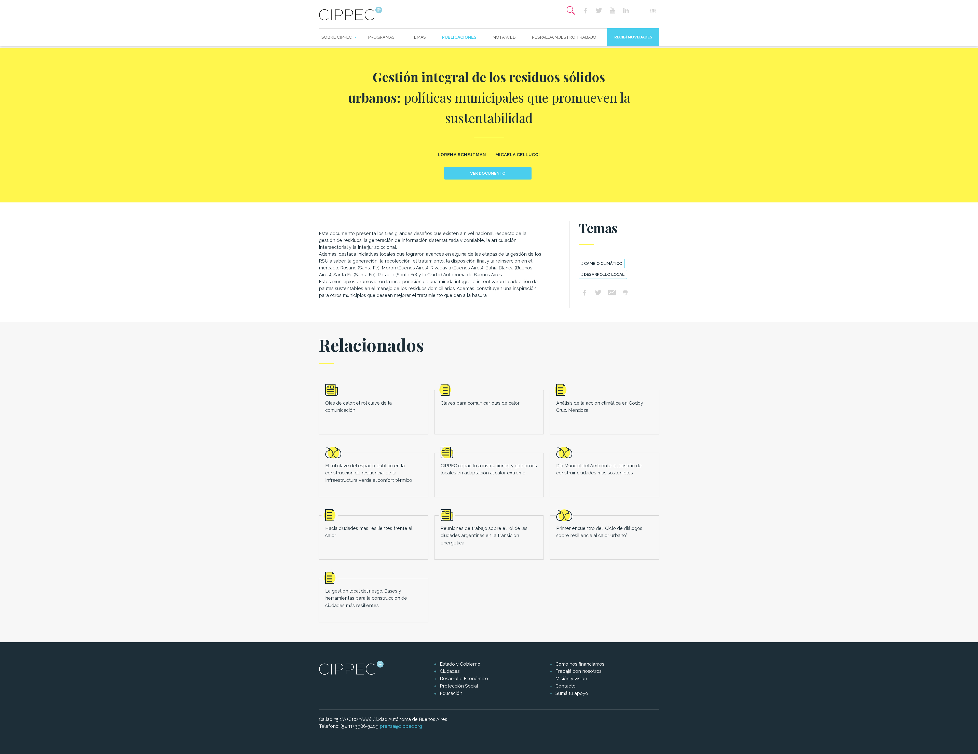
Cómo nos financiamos (579, 664)
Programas (381, 37)
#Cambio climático (601, 263)
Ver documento (488, 173)
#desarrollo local (602, 274)
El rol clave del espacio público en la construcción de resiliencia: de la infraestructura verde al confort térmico (368, 473)
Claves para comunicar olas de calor (480, 403)
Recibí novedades (633, 37)
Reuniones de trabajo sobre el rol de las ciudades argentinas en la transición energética (484, 536)
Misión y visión (571, 678)
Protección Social (459, 686)
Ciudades (450, 671)
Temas (418, 37)
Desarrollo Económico (464, 678)
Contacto (565, 686)
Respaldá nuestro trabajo (564, 37)
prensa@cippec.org (401, 726)
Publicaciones (459, 37)
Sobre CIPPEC (336, 37)
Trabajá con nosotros (578, 671)
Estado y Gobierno (460, 664)
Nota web (504, 37)
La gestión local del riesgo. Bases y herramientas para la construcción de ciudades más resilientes (366, 598)
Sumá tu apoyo (571, 693)
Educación (451, 693)
